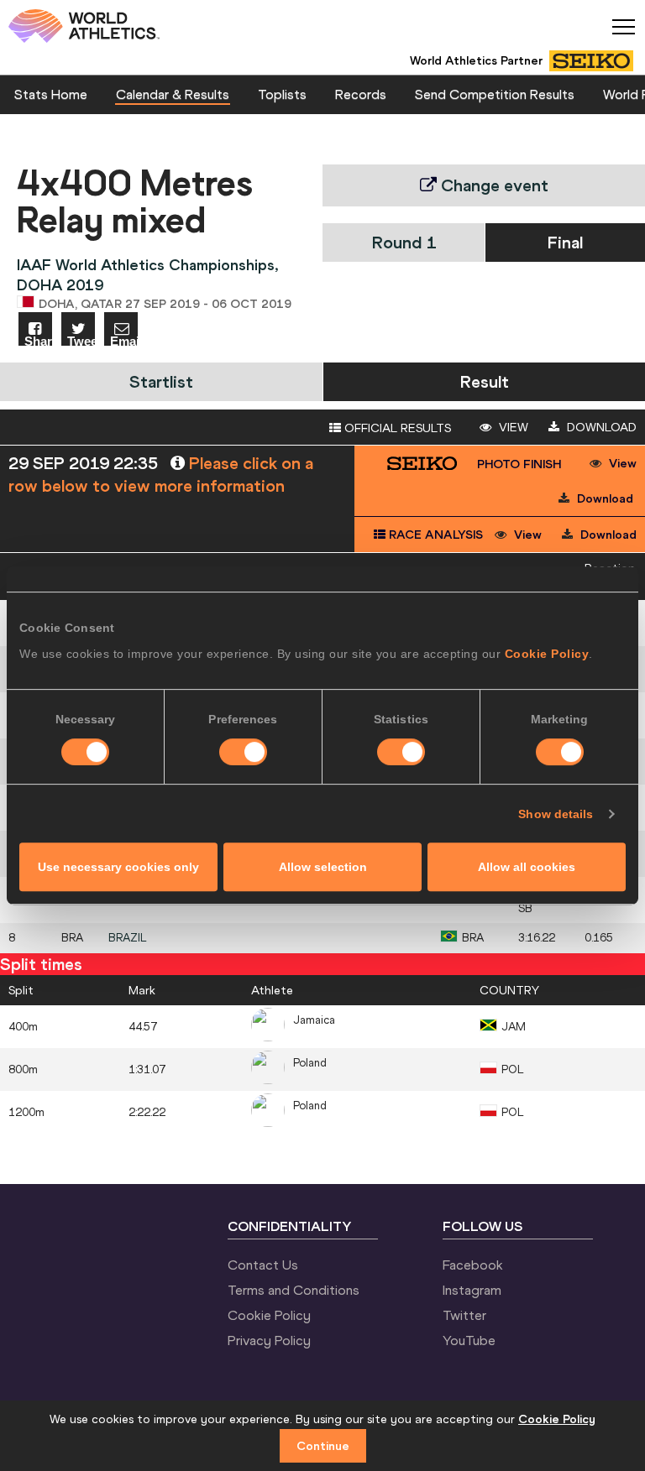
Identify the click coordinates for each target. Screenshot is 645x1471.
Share (38, 340)
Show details (555, 814)
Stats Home (50, 94)
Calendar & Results (172, 94)
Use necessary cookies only (118, 867)
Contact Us (263, 1264)
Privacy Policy (269, 1340)
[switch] (243, 751)
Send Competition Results (494, 94)
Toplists (282, 94)
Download (600, 427)
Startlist (161, 381)
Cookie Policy (547, 653)
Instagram (472, 1289)
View (512, 427)
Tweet (81, 340)
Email (124, 340)
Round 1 (404, 242)
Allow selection (323, 867)
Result (484, 381)
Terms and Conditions (293, 1289)
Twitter (464, 1315)
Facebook (473, 1264)
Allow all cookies (526, 867)
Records (360, 94)
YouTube (469, 1340)
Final (565, 242)
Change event (492, 185)
